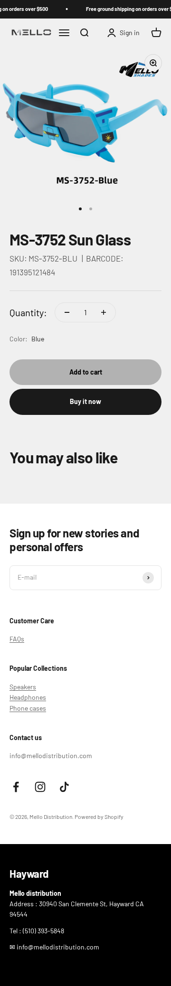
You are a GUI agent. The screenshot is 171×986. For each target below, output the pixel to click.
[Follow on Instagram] (40, 786)
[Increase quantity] (103, 312)
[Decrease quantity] (67, 312)
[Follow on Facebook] (16, 786)
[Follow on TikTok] (64, 786)
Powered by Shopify (99, 816)
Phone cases (28, 708)
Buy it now (85, 401)
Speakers (23, 687)
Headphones (28, 697)
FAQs (17, 639)
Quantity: (28, 312)
